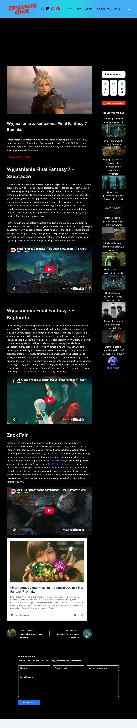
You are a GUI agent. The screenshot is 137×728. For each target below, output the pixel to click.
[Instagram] (52, 8)
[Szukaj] (129, 9)
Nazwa (24, 668)
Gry (70, 9)
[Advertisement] (68, 38)
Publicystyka (103, 9)
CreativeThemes (68, 723)
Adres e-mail (61, 668)
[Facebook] (42, 8)
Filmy (78, 9)
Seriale (89, 9)
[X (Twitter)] (47, 8)
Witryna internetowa (98, 668)
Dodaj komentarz (29, 677)
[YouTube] (58, 8)
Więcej (117, 9)
